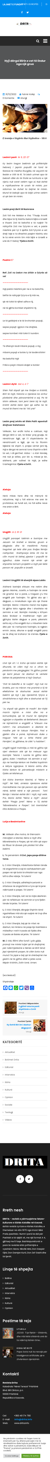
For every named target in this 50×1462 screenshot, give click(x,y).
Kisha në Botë (24, 1348)
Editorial (9, 1067)
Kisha (7, 1082)
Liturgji (23, 98)
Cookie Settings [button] (12, 1456)
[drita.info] (25, 24)
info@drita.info (23, 1419)
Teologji (9, 1112)
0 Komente (8, 98)
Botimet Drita (12, 1059)
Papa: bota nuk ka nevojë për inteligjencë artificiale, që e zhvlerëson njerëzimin (32, 1355)
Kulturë (8, 1089)
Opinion (9, 1097)
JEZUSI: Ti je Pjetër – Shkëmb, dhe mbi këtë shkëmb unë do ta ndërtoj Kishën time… (32, 1336)
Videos (8, 1119)
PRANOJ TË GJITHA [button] (31, 1456)
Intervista (10, 1074)
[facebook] (22, 12)
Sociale (8, 1104)
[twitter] (28, 12)
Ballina (8, 1278)
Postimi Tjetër (19, 1024)
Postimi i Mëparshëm (29, 1006)
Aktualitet (10, 1052)
